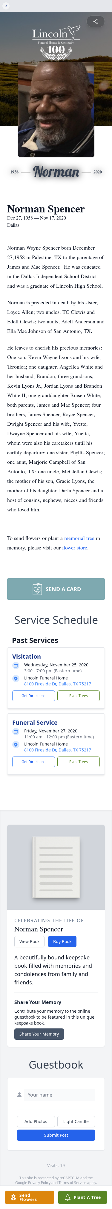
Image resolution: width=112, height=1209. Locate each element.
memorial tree (79, 537)
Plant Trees (78, 695)
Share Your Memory (39, 1034)
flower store (74, 547)
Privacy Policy (39, 1182)
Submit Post (56, 1135)
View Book (29, 941)
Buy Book (62, 941)
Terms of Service (72, 1182)
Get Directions (33, 695)
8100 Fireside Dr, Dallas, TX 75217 (57, 684)
